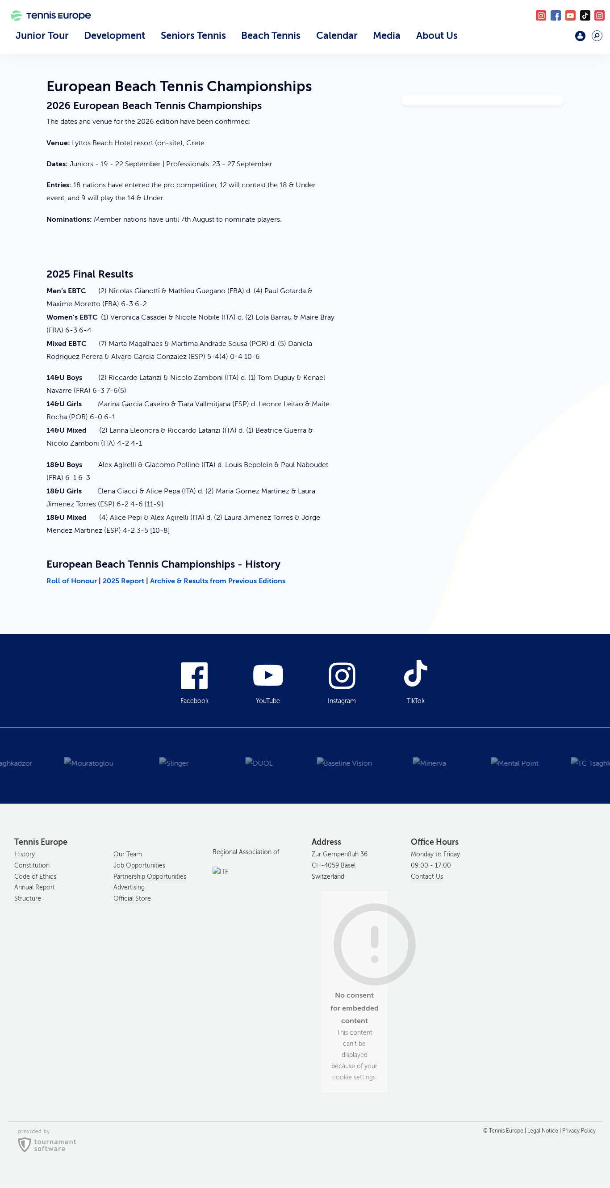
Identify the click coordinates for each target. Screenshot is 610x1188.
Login (580, 36)
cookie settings (354, 1077)
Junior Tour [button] (42, 35)
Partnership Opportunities (149, 876)
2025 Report (123, 581)
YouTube (570, 15)
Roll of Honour (71, 581)
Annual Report (34, 887)
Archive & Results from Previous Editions (217, 581)
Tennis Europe (47, 27)
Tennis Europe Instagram (599, 15)
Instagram (342, 701)
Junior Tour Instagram (541, 15)
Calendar (337, 35)
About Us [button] (437, 35)
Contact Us (427, 876)
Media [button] (387, 35)
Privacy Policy (579, 1131)
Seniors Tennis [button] (193, 35)
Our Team (127, 854)
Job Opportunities (139, 865)
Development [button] (114, 35)
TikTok (585, 15)
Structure (27, 898)
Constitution (32, 865)
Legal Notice (542, 1131)
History (24, 854)
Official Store (132, 898)
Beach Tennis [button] (271, 35)
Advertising (129, 887)
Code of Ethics (35, 876)
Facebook (556, 15)
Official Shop (558, 39)
